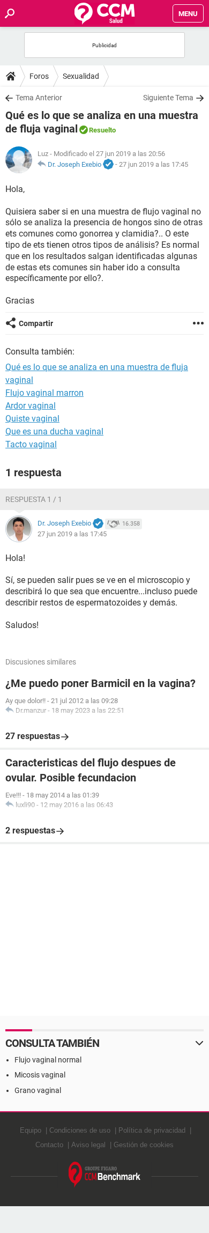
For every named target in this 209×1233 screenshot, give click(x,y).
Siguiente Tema (168, 97)
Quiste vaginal (32, 419)
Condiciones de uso (79, 1130)
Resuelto (102, 130)
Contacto (49, 1145)
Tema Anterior (39, 97)
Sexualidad (81, 76)
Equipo (30, 1130)
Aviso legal (88, 1145)
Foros (39, 76)
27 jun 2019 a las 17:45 (153, 164)
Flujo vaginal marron (44, 393)
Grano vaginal (37, 1090)
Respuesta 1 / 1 (33, 499)
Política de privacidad (151, 1130)
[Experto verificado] (108, 165)
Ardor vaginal (30, 406)
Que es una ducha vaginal (54, 431)
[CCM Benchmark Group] (105, 1175)
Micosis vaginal (39, 1074)
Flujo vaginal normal (47, 1059)
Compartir (36, 323)
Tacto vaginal (31, 444)
